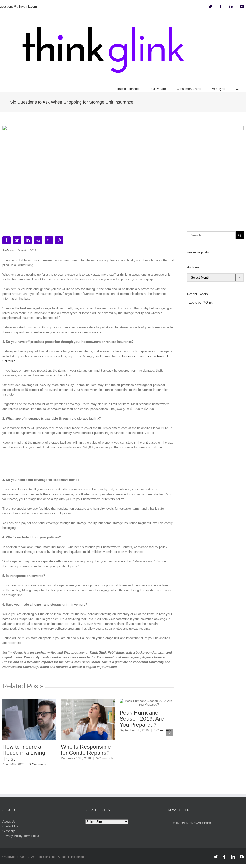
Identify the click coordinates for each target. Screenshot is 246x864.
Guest (10, 250)
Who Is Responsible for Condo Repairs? (86, 750)
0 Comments (104, 758)
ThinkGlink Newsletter (192, 823)
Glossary (8, 831)
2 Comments (38, 764)
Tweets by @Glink (200, 302)
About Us (8, 821)
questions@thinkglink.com (18, 6)
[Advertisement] (89, 465)
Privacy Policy (12, 835)
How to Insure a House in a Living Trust (23, 753)
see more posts (198, 252)
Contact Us (10, 826)
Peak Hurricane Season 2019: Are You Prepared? (141, 719)
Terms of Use (33, 835)
